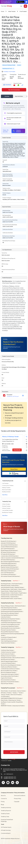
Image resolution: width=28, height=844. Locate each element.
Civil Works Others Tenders (7, 650)
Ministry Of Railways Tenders (7, 606)
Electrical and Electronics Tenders (9, 670)
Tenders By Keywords (7, 480)
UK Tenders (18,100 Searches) (8, 559)
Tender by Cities (5, 816)
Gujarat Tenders (14, 596)
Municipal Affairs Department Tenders (9, 631)
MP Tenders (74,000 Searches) (8, 552)
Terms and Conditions (19, 795)
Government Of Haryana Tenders (8, 637)
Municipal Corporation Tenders (8, 630)
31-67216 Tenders (5, 696)
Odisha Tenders (14, 593)
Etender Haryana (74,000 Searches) (9, 550)
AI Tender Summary (6, 830)
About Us (3, 795)
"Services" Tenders (5, 694)
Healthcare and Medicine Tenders (9, 666)
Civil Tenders (5, 483)
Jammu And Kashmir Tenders (7, 587)
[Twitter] (17, 782)
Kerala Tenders (15, 585)
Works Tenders (4, 691)
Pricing (2, 801)
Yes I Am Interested (14, 90)
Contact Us (4, 798)
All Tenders (3, 692)
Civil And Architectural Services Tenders (10, 668)
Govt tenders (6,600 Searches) (8, 574)
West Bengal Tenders (6, 583)
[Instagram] (7, 782)
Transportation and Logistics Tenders (9, 674)
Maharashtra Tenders (6, 585)
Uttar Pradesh (12, 71)
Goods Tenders (12, 691)
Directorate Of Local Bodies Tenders (9, 613)
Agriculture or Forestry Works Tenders (10, 681)
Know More (14, 469)
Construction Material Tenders (8, 663)
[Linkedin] (12, 782)
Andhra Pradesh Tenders (16, 594)
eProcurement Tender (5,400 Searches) (10, 576)
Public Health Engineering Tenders (9, 641)
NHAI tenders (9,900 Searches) (8, 570)
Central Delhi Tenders (7, 510)
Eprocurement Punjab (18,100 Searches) (10, 561)
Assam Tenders (17, 598)
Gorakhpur (6, 71)
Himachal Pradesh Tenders (7, 598)
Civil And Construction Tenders (8, 652)
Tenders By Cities (6, 501)
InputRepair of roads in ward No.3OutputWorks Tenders (12, 702)
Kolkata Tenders (6, 508)
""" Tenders (20, 692)
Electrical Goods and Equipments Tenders (11, 665)
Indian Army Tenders (5, 617)
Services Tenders (21, 691)
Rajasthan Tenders (19, 587)
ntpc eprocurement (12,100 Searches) (9, 569)
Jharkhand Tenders (5, 596)
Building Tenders (6, 491)
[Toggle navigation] (25, 6)
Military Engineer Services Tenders (9, 620)
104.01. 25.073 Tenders (16, 694)
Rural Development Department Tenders (10, 618)
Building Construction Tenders (8, 655)
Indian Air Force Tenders (6, 639)
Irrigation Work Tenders (6, 678)
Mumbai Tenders (6, 506)
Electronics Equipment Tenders (8, 672)
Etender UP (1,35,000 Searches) (8, 541)
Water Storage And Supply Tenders (9, 661)
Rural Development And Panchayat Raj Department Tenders (12, 634)
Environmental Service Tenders (8, 679)
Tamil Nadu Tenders (5, 589)
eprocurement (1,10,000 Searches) (9, 545)
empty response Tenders (18, 705)
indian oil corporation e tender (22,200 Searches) (12, 557)
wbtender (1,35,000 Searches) (8, 543)
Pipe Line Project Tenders (7, 683)
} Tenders (9, 692)
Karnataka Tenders (5, 594)
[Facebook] (3, 782)
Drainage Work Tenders (6, 657)
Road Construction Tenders (7, 654)
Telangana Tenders (5, 593)
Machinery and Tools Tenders (7, 659)
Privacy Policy (17, 798)
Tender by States (5, 813)
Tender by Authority (6, 807)
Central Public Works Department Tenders (10, 622)
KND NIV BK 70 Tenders (6, 705)
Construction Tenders (7, 485)
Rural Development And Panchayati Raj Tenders (12, 611)
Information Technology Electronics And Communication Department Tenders (10, 625)
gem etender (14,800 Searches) (8, 565)
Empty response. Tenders (15, 700)
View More (15, 580)
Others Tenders (6, 504)
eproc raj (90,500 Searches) (7, 548)
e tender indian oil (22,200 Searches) (9, 556)
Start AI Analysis (18, 131)
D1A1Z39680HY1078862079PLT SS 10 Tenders (11, 698)
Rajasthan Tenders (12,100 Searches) (9, 567)
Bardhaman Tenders (7, 512)
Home (2, 11)
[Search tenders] (21, 6)
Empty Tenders (4, 700)
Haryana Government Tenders (8, 642)
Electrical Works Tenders (18, 657)
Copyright (16, 801)
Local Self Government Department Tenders (11, 609)
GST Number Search (6, 827)
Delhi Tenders (14, 589)
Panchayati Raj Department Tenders (9, 615)
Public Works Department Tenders (9, 607)
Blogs (2, 804)
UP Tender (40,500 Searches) (8, 554)
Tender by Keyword (6, 810)
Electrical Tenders (6, 489)
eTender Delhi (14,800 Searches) (8, 563)
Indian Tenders (12, 11)
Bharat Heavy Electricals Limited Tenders (10, 628)
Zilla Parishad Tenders (20, 606)
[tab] (7, 96)
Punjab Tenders (22, 593)
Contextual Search (5, 833)
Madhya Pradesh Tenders (15, 591)
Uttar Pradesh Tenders (17, 583)
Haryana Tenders (5, 591)
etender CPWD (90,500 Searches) (9, 546)
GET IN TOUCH (14, 752)
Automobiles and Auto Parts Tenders (9, 676)
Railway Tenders (6, 487)
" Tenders (14, 692)
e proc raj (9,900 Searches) (7, 572)
